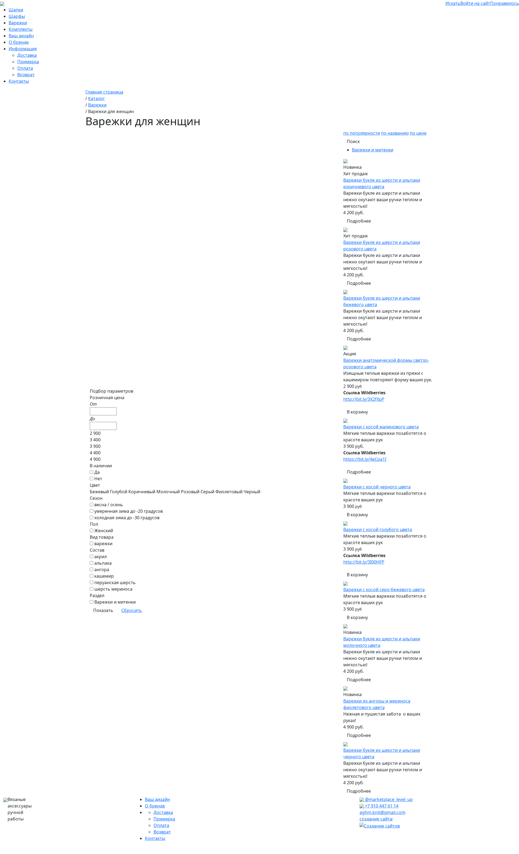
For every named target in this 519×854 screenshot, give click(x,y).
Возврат (26, 75)
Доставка (27, 55)
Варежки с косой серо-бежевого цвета (384, 589)
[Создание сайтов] (380, 825)
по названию (395, 133)
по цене (418, 133)
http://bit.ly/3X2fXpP (363, 399)
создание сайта (376, 819)
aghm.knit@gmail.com (382, 812)
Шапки (16, 10)
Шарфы (17, 16)
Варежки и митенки (372, 150)
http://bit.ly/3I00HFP (363, 562)
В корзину (357, 412)
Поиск (353, 141)
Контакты (19, 81)
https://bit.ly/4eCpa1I (364, 459)
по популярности (361, 133)
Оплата (25, 68)
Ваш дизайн (21, 36)
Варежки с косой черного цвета (377, 487)
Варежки (18, 23)
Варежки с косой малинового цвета (381, 427)
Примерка (28, 62)
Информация (23, 49)
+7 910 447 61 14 (381, 806)
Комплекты (20, 29)
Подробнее (359, 221)
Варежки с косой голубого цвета (377, 529)
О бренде (19, 42)
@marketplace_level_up (388, 799)
